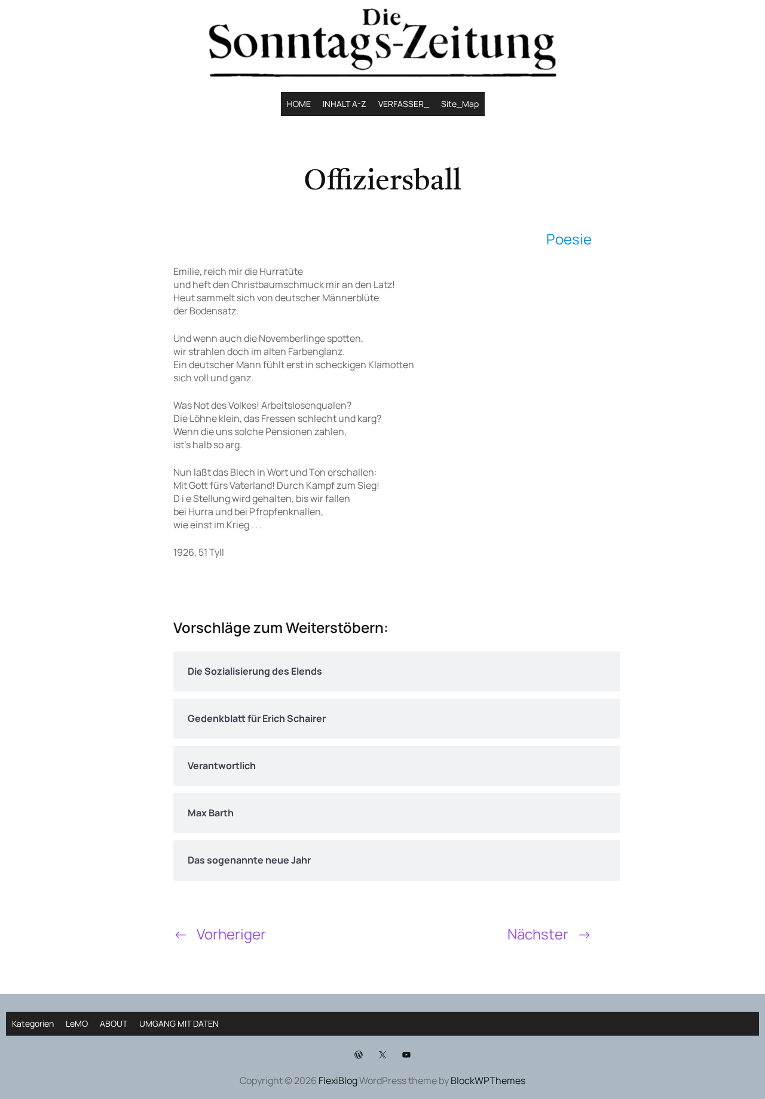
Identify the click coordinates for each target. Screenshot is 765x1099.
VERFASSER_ (403, 103)
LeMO (77, 1023)
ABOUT (113, 1023)
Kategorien (33, 1023)
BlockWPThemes (488, 1080)
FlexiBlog (338, 1080)
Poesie (569, 239)
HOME (299, 103)
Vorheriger (231, 934)
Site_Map (460, 103)
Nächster (537, 934)
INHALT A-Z (344, 103)
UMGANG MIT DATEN (179, 1023)
